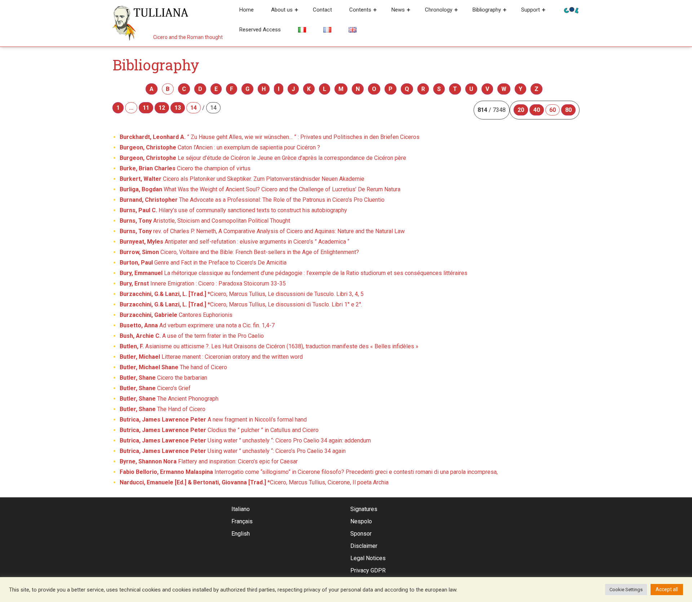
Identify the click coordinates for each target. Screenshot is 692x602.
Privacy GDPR (368, 570)
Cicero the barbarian (163, 377)
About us (282, 9)
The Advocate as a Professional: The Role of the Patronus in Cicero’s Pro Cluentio (252, 199)
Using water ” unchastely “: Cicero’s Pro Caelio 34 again (233, 451)
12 (162, 107)
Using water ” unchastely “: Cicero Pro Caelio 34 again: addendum (245, 440)
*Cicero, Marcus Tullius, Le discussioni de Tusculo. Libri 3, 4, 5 (242, 294)
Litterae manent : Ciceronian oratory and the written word (211, 356)
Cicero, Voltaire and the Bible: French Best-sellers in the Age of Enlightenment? (239, 252)
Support (530, 9)
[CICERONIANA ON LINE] (571, 9)
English (240, 533)
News (398, 9)
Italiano (240, 509)
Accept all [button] (667, 589)
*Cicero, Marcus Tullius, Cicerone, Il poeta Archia (254, 482)
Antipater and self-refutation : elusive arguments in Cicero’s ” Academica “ (234, 241)
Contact (322, 9)
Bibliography (487, 9)
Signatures (363, 509)
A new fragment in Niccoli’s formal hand (213, 419)
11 (146, 107)
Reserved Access (260, 29)
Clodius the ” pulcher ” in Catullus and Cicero (219, 430)
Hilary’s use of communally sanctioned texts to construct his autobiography (233, 210)
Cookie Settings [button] (626, 589)
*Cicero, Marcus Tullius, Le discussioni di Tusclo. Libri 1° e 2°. (241, 304)
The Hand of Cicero (162, 409)
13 (177, 107)
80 (568, 109)
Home (246, 9)
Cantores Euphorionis (176, 314)
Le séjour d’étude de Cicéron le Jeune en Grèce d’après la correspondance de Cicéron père (263, 157)
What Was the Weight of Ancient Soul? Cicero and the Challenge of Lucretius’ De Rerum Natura (260, 189)
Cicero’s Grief (155, 388)
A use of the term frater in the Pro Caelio (192, 335)
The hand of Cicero (173, 367)
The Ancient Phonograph (169, 398)
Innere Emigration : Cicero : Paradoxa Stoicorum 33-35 (203, 283)
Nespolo (361, 521)
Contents (360, 9)
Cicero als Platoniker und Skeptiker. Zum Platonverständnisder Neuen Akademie (242, 178)
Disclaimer (363, 545)
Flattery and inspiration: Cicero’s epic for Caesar (209, 461)
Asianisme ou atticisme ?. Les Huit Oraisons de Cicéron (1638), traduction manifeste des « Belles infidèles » (269, 346)
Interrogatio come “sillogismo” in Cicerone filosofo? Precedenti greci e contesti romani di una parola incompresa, (309, 471)
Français (242, 521)
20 (521, 109)
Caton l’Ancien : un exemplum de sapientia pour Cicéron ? (220, 147)
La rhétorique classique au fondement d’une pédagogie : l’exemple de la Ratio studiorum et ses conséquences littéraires (293, 273)
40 (536, 109)
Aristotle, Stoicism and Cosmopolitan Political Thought (205, 220)
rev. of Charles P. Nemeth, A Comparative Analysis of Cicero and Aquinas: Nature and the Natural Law (262, 231)
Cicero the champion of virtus (185, 168)
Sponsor (361, 533)
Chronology (438, 9)
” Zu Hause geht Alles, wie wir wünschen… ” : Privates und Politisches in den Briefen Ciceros (270, 137)
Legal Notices (368, 558)
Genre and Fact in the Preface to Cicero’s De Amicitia (203, 262)
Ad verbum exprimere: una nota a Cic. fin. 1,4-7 (197, 325)
